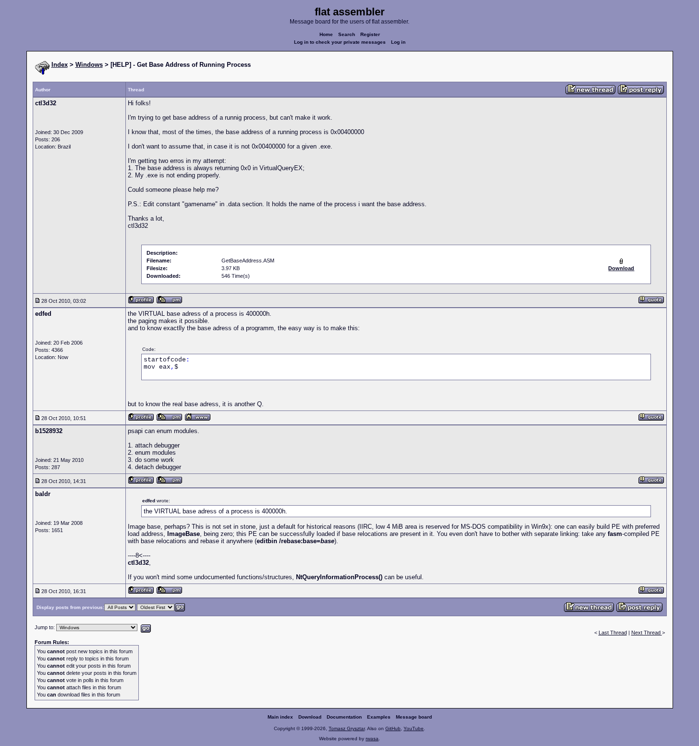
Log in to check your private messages (340, 42)
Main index (280, 717)
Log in (398, 42)
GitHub (393, 728)
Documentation (344, 717)
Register (370, 34)
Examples (379, 717)
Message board (414, 717)
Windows (89, 64)
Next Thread (646, 632)
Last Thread (613, 632)
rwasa (372, 738)
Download (309, 717)
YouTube (414, 728)
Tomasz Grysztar (347, 728)
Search (346, 34)
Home (326, 34)
